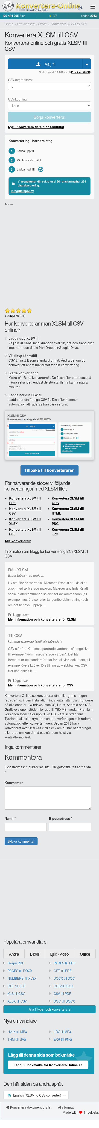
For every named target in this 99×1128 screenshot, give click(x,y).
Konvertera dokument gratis (30, 1107)
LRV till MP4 (62, 1031)
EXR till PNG (63, 1039)
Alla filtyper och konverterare (49, 1009)
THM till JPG (17, 1039)
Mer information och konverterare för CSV (40, 685)
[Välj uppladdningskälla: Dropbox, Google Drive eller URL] (87, 63)
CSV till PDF (62, 993)
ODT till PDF (63, 970)
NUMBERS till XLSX (22, 978)
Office (85, 954)
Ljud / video (59, 954)
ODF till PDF (17, 986)
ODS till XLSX (63, 986)
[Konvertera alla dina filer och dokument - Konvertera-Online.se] (41, 6)
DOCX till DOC (64, 978)
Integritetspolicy (22, 191)
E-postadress (60, 818)
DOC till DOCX (64, 1001)
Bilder (34, 954)
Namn (10, 818)
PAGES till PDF (65, 963)
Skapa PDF (16, 963)
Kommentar (14, 782)
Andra (14, 954)
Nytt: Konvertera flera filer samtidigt (36, 127)
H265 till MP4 (17, 1031)
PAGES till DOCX (20, 970)
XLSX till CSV (17, 1001)
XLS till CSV (16, 993)
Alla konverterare (18, 541)
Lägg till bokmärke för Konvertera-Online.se (48, 1065)
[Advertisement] (49, 255)
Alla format (66, 1107)
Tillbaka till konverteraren (49, 470)
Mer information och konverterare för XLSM (42, 619)
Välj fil (48, 64)
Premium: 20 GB (80, 72)
